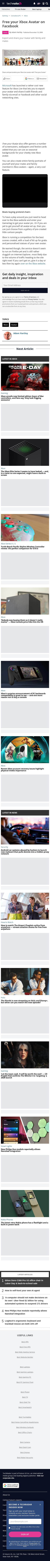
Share (8, 79)
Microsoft (7, 85)
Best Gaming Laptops (25, 1372)
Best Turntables (25, 1417)
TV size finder (20, 9)
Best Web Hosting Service (25, 1352)
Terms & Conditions (23, 1545)
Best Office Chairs (25, 1432)
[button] (47, 3)
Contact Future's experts (12, 1500)
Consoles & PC (16, 16)
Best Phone (25, 1392)
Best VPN (25, 1342)
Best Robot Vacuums (25, 1457)
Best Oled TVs (25, 1402)
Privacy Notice (33, 299)
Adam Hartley (17, 32)
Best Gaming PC (25, 1377)
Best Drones (25, 1452)
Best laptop (37, 9)
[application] (25, 189)
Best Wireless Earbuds (25, 1427)
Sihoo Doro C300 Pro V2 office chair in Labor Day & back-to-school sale (24, 1282)
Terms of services (30, 297)
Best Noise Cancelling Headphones (25, 1422)
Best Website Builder (25, 1357)
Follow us (31, 79)
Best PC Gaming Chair (25, 1382)
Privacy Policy (33, 1543)
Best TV (25, 1397)
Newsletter (43, 79)
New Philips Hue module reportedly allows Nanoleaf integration (26, 1312)
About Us (6, 1495)
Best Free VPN (25, 1347)
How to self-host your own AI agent (22, 1290)
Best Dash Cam (25, 1447)
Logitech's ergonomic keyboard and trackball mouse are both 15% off (23, 1322)
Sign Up (25, 1534)
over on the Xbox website (33, 263)
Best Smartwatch (25, 1407)
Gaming (5, 16)
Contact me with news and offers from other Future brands (25, 1528)
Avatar (14, 324)
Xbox (26, 16)
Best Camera (25, 1442)
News (5, 32)
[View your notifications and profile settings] (34, 3)
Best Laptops (25, 1367)
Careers (6, 1541)
